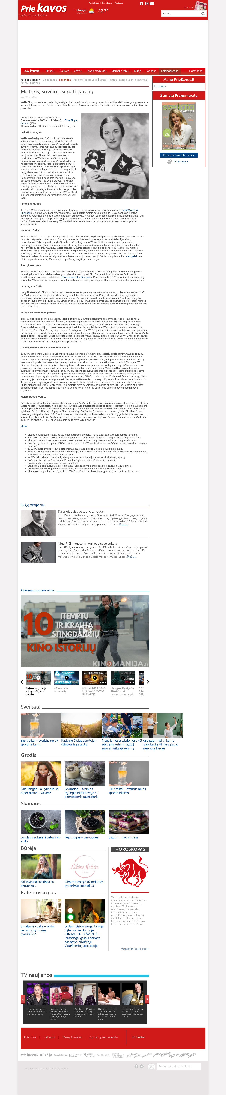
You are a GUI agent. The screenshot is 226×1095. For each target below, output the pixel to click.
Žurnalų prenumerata (103, 1037)
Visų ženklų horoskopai (134, 948)
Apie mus (30, 1037)
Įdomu (24, 426)
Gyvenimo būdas (97, 71)
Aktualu (50, 71)
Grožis (78, 71)
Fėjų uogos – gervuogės (82, 837)
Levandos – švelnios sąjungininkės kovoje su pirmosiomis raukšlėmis (82, 793)
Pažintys (78, 79)
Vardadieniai (94, 3)
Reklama (49, 1037)
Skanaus (151, 71)
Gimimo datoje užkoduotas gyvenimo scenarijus (84, 884)
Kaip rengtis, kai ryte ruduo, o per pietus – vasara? (40, 791)
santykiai (131, 256)
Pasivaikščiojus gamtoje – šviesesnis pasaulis (79, 742)
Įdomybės (91, 79)
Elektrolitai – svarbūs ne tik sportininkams (39, 742)
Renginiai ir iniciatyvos (133, 79)
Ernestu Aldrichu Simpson (76, 277)
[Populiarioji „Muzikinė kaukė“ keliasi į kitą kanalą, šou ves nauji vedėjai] (85, 1004)
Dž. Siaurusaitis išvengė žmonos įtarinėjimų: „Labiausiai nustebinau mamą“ (133, 1013)
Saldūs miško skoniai (123, 837)
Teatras (112, 79)
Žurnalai (188, 7)
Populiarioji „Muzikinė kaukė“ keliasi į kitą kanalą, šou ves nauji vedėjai (84, 1013)
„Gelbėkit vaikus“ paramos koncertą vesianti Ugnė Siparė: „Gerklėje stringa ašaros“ (60, 1014)
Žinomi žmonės (30, 83)
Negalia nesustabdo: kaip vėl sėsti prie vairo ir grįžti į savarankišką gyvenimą (122, 744)
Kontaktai (119, 3)
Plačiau (123, 524)
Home (32, 71)
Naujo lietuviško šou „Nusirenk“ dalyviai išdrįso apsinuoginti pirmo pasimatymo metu (107, 1014)
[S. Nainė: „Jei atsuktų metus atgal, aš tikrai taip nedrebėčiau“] (38, 1004)
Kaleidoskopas (169, 71)
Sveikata (64, 71)
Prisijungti (160, 86)
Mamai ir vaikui (120, 71)
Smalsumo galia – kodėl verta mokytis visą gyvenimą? (37, 930)
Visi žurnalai (180, 161)
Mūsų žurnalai (72, 1037)
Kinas (102, 79)
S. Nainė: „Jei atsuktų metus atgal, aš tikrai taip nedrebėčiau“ (37, 1011)
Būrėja (137, 71)
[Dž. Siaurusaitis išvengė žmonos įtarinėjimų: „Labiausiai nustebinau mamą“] (133, 1004)
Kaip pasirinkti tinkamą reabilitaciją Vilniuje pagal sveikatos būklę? (160, 744)
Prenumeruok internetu (178, 155)
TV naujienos (49, 79)
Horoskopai (107, 3)
